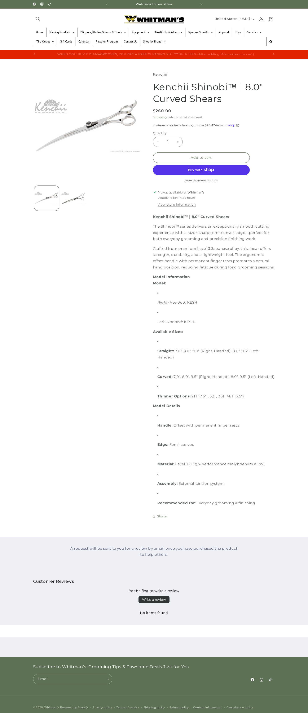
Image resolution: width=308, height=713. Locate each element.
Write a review (154, 600)
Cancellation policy (239, 707)
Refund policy (179, 707)
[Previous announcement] (106, 4)
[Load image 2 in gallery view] (73, 198)
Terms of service (127, 707)
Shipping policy (154, 707)
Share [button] (162, 516)
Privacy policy (102, 707)
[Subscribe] (107, 679)
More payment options (201, 180)
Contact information (207, 707)
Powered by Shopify (74, 707)
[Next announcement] (201, 4)
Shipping (160, 117)
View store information (177, 204)
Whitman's (51, 707)
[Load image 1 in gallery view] (46, 198)
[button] (38, 19)
